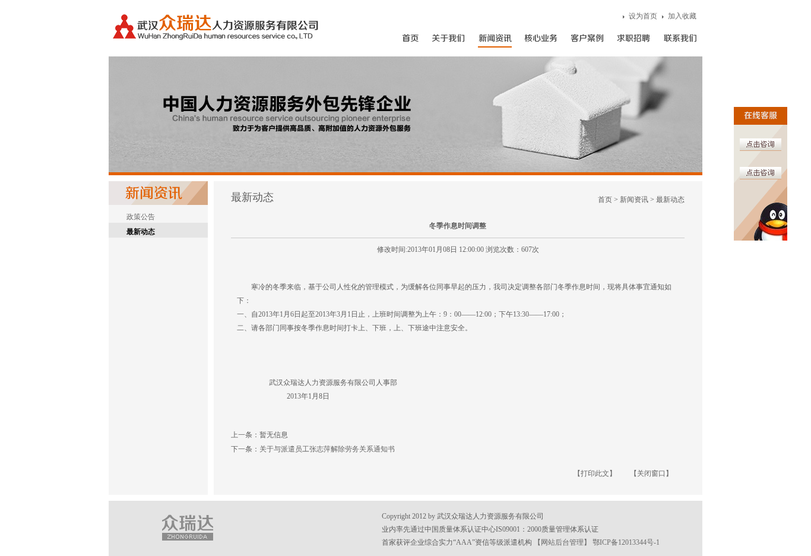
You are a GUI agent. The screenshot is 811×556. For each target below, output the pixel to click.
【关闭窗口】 (651, 473)
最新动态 (140, 232)
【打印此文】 (595, 473)
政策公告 (140, 217)
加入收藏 (682, 16)
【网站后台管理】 (562, 542)
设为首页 (643, 16)
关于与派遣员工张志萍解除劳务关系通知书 (327, 449)
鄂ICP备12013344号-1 (626, 542)
